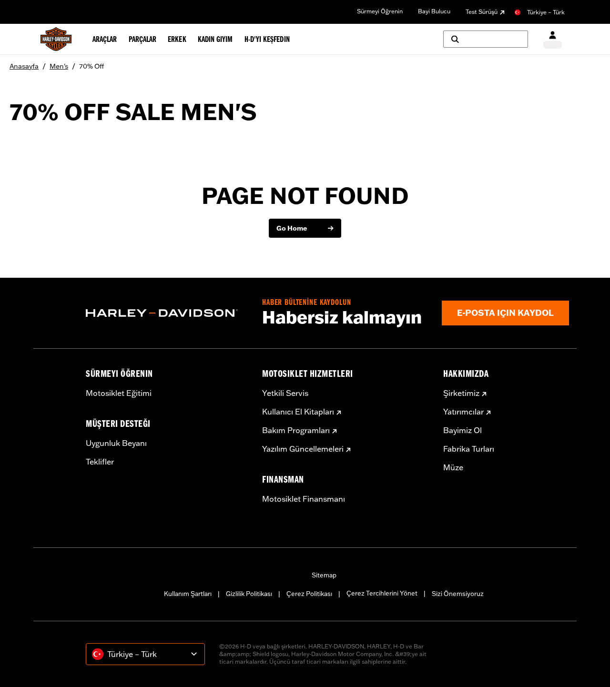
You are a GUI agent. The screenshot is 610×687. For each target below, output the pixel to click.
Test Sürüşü (482, 11)
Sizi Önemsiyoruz (458, 593)
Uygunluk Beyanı (116, 443)
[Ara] (485, 39)
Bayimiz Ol (462, 430)
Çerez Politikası (309, 593)
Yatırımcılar (463, 411)
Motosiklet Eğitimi (119, 393)
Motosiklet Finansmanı (303, 499)
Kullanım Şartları (188, 593)
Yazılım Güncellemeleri (303, 449)
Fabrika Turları (468, 449)
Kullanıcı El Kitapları (298, 411)
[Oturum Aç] (552, 39)
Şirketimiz (461, 393)
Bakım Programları (296, 430)
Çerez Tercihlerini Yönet (381, 593)
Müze (453, 467)
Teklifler (100, 461)
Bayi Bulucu (434, 11)
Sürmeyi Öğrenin (380, 11)
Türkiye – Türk (546, 12)
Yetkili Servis (285, 393)
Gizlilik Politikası (249, 593)
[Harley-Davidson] (167, 313)
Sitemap (324, 575)
